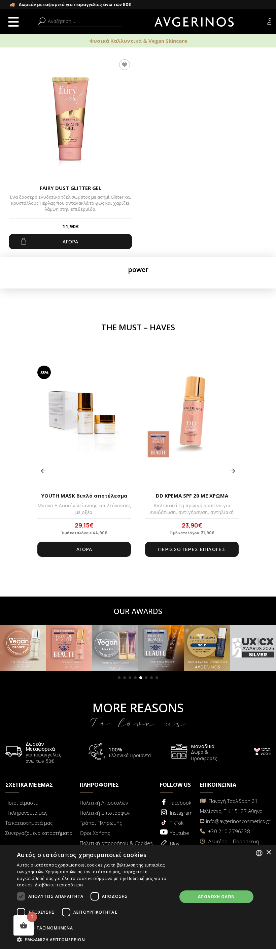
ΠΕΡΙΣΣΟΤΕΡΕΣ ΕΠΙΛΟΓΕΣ (192, 549)
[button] (119, 677)
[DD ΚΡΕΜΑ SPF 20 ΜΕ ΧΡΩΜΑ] (192, 427)
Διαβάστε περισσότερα (59, 885)
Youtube (179, 832)
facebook (180, 802)
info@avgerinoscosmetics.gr (238, 821)
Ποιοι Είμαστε (21, 802)
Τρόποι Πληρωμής (101, 822)
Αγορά (70, 241)
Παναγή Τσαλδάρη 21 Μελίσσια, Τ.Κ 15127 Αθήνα (231, 806)
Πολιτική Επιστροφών (105, 812)
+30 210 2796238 (228, 831)
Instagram (181, 812)
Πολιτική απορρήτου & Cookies (116, 843)
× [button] (268, 852)
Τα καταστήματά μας (29, 822)
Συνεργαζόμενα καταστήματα (38, 832)
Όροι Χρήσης (95, 832)
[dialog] (138, 897)
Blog (174, 843)
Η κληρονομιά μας (26, 812)
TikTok (176, 822)
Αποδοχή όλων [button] (216, 897)
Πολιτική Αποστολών (104, 802)
